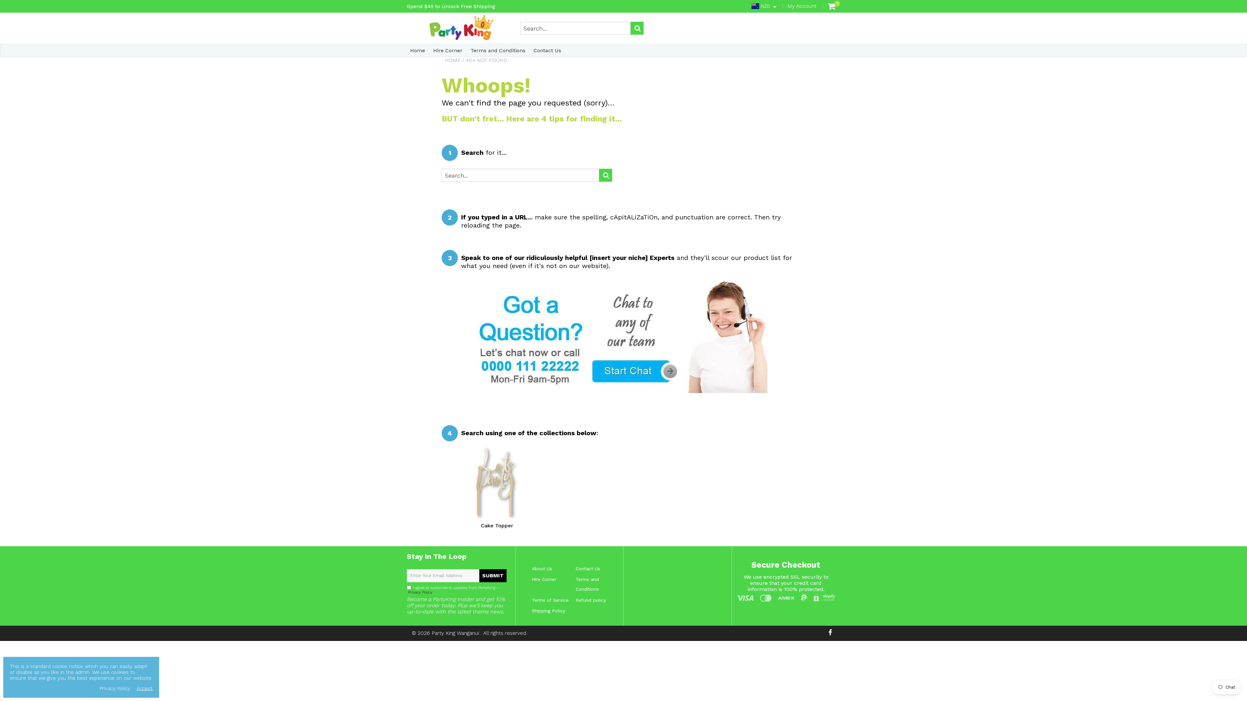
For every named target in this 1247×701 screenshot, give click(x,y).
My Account (801, 6)
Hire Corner (447, 50)
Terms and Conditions (498, 50)
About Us (542, 568)
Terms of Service (550, 600)
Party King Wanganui (456, 633)
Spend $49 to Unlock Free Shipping (451, 6)
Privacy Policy (419, 592)
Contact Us (547, 50)
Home (417, 50)
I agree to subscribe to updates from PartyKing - (452, 590)
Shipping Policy (548, 610)
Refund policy (591, 600)
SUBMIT (493, 575)
